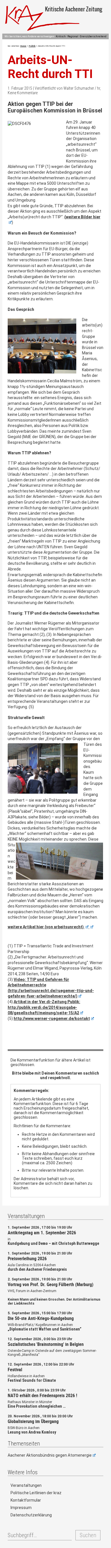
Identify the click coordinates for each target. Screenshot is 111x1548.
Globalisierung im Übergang (33, 1421)
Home (23, 46)
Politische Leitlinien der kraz (36, 1492)
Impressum (21, 1507)
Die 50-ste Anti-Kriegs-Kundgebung (41, 1318)
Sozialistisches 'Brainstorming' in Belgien (46, 1344)
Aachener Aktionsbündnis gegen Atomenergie (50, 1455)
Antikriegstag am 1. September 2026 (42, 1232)
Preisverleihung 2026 (27, 1258)
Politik (32, 46)
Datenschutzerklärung (31, 1515)
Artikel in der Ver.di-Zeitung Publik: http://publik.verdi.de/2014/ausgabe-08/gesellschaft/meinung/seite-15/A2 (44, 1007)
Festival (15, 1369)
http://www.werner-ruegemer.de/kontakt (52, 1018)
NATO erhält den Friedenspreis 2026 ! (42, 1395)
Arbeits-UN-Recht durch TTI (50, 67)
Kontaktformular (26, 1500)
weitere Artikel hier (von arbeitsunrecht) (46, 927)
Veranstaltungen (26, 1485)
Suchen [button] (88, 1535)
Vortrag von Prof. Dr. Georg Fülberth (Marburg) (50, 1284)
